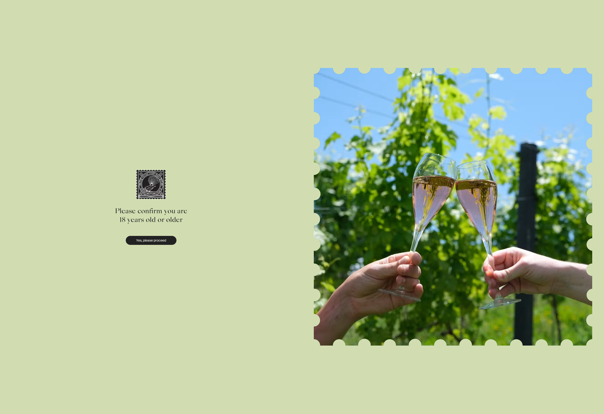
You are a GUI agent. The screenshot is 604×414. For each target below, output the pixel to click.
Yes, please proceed (151, 240)
